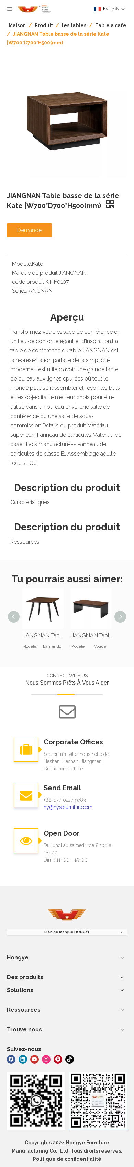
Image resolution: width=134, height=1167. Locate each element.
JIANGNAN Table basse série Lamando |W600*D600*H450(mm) (43, 635)
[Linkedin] (23, 1059)
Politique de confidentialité (67, 1159)
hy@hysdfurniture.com (68, 807)
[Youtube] (34, 1059)
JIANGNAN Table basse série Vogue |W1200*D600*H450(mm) (91, 635)
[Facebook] (11, 1059)
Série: (18, 291)
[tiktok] (69, 1059)
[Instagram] (46, 1059)
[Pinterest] (58, 1059)
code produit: (28, 282)
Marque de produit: (35, 273)
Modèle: (22, 264)
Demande (29, 230)
